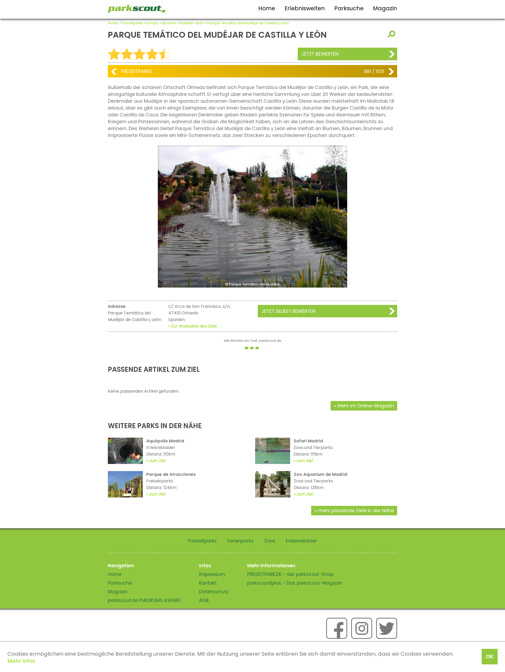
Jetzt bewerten (320, 54)
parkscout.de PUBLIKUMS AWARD (144, 600)
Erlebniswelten (305, 8)
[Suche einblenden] (392, 34)
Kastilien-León (192, 23)
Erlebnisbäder (301, 541)
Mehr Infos (21, 661)
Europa (153, 23)
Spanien (169, 23)
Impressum (212, 574)
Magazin (385, 8)
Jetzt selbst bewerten (288, 311)
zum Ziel (157, 461)
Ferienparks (240, 541)
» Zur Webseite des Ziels (192, 326)
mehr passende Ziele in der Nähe (356, 510)
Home (266, 8)
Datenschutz (214, 592)
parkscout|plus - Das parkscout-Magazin (294, 583)
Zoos (269, 541)
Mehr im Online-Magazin (365, 406)
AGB (204, 600)
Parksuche (348, 8)
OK (489, 656)
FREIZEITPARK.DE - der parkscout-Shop (290, 574)
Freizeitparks (132, 23)
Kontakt (208, 583)
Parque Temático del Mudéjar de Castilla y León (248, 23)
